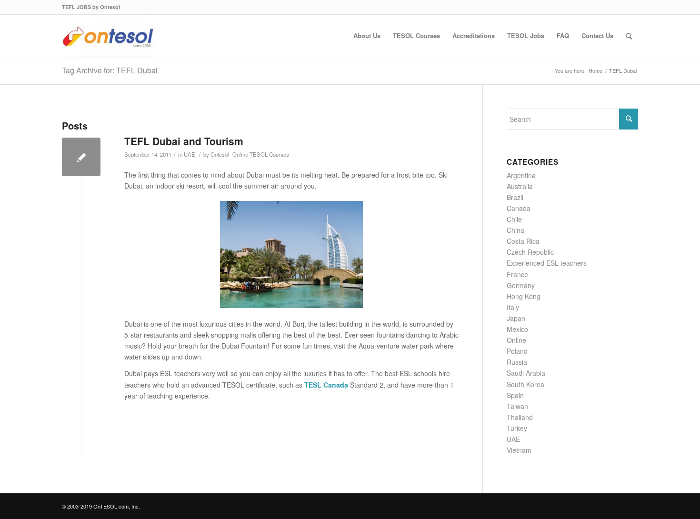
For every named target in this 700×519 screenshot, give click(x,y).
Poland (517, 351)
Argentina (521, 175)
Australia (520, 186)
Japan (516, 318)
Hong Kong (523, 296)
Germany (521, 285)
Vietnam (519, 450)
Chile (514, 219)
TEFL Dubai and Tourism (183, 141)
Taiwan (517, 406)
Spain (515, 395)
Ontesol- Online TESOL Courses (249, 154)
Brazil (515, 197)
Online (516, 340)
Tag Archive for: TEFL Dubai (110, 70)
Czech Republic (530, 252)
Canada (518, 208)
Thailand (520, 417)
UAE (189, 154)
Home (595, 70)
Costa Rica (523, 241)
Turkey (517, 428)
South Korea (525, 384)
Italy (513, 307)
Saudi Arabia (526, 373)
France (517, 274)
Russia (517, 362)
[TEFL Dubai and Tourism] (81, 157)
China (515, 230)
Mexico (517, 329)
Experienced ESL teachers (547, 263)
